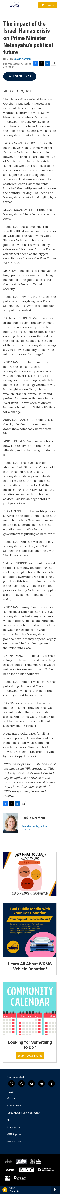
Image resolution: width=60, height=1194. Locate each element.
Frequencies (13, 1127)
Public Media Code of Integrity (23, 1113)
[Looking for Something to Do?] (30, 1008)
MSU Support (14, 1134)
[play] (5, 1189)
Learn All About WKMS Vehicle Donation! (30, 966)
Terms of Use (14, 1141)
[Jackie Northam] (10, 823)
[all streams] (55, 1190)
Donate (49, 5)
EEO (9, 1120)
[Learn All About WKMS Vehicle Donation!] (30, 930)
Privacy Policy (14, 1105)
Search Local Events (30, 1055)
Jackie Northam (23, 59)
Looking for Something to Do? (30, 1045)
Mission (11, 1098)
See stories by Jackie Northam (34, 827)
